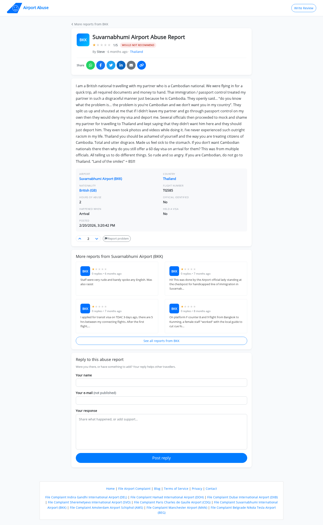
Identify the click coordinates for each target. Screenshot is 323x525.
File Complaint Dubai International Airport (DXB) (242, 497)
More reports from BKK (90, 24)
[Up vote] (80, 239)
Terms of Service (176, 488)
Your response (86, 411)
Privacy (197, 488)
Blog (157, 488)
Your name (84, 375)
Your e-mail (96, 393)
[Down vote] (97, 239)
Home (110, 488)
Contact (211, 488)
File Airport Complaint (134, 488)
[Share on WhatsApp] (90, 65)
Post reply (161, 457)
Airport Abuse (35, 7)
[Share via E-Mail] (131, 65)
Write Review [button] (303, 8)
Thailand (136, 52)
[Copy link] (141, 65)
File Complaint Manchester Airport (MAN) (177, 507)
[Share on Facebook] (100, 65)
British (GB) (87, 190)
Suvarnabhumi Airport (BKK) (100, 178)
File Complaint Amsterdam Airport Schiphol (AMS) (106, 507)
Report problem (118, 238)
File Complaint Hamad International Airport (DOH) (167, 497)
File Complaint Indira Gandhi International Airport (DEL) (86, 497)
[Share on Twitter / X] (111, 65)
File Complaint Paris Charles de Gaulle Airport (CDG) (172, 502)
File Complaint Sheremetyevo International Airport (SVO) (89, 502)
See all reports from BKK (161, 341)
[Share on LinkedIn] (121, 65)
